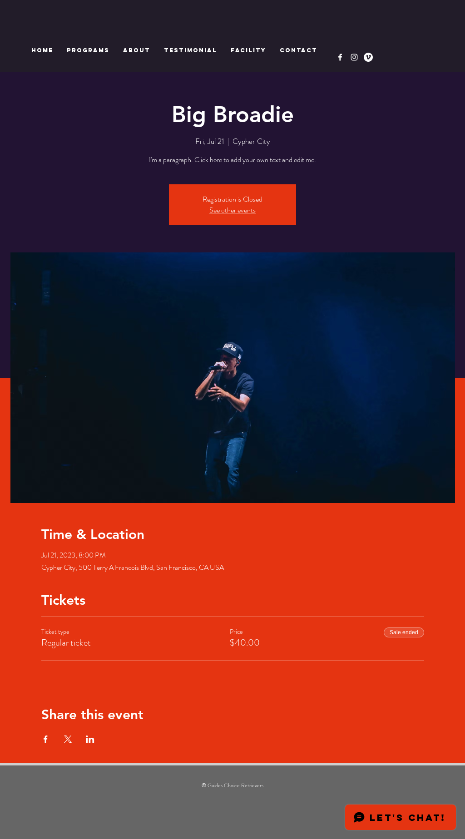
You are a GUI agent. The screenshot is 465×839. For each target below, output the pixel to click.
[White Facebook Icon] (340, 57)
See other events (232, 210)
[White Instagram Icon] (354, 57)
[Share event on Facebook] (45, 739)
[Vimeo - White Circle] (368, 57)
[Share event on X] (68, 739)
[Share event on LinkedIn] (90, 739)
